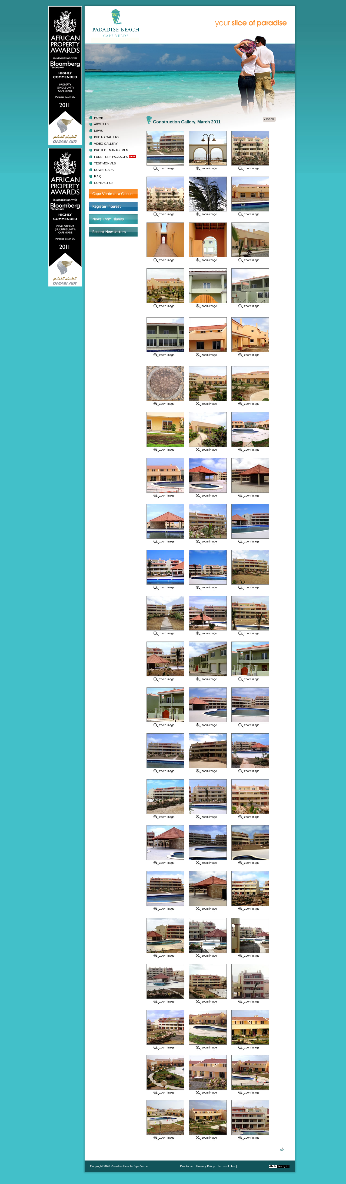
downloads (104, 169)
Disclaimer (187, 1166)
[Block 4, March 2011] (165, 216)
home (98, 117)
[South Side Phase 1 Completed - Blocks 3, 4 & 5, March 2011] (165, 262)
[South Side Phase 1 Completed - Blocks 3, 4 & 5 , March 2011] (165, 170)
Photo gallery (106, 137)
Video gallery (106, 143)
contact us (103, 182)
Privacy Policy (206, 1166)
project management (112, 150)
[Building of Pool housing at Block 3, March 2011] (208, 216)
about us (101, 124)
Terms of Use (226, 1166)
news (98, 130)
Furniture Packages (111, 156)
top (282, 1150)
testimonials (105, 163)
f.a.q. (98, 176)
